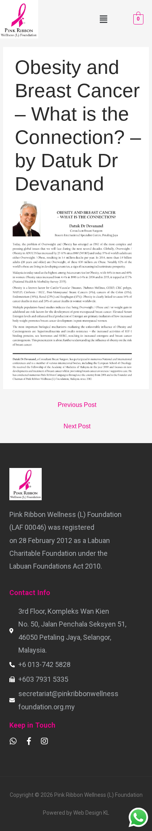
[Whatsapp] (13, 741)
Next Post (77, 426)
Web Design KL (91, 813)
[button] (103, 19)
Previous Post (77, 405)
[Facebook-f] (29, 741)
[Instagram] (44, 741)
